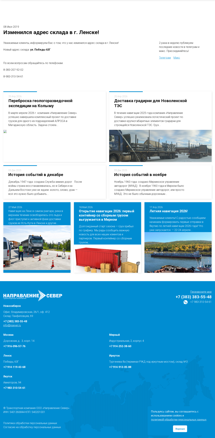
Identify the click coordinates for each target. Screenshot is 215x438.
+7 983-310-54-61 (201, 301)
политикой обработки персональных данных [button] (178, 419)
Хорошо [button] (180, 428)
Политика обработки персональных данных (30, 423)
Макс (177, 57)
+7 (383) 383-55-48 (194, 297)
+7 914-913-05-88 (120, 367)
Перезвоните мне (201, 291)
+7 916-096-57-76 (14, 346)
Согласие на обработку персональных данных (32, 427)
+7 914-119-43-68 (14, 367)
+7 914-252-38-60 (120, 346)
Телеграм (165, 57)
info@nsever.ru (12, 325)
